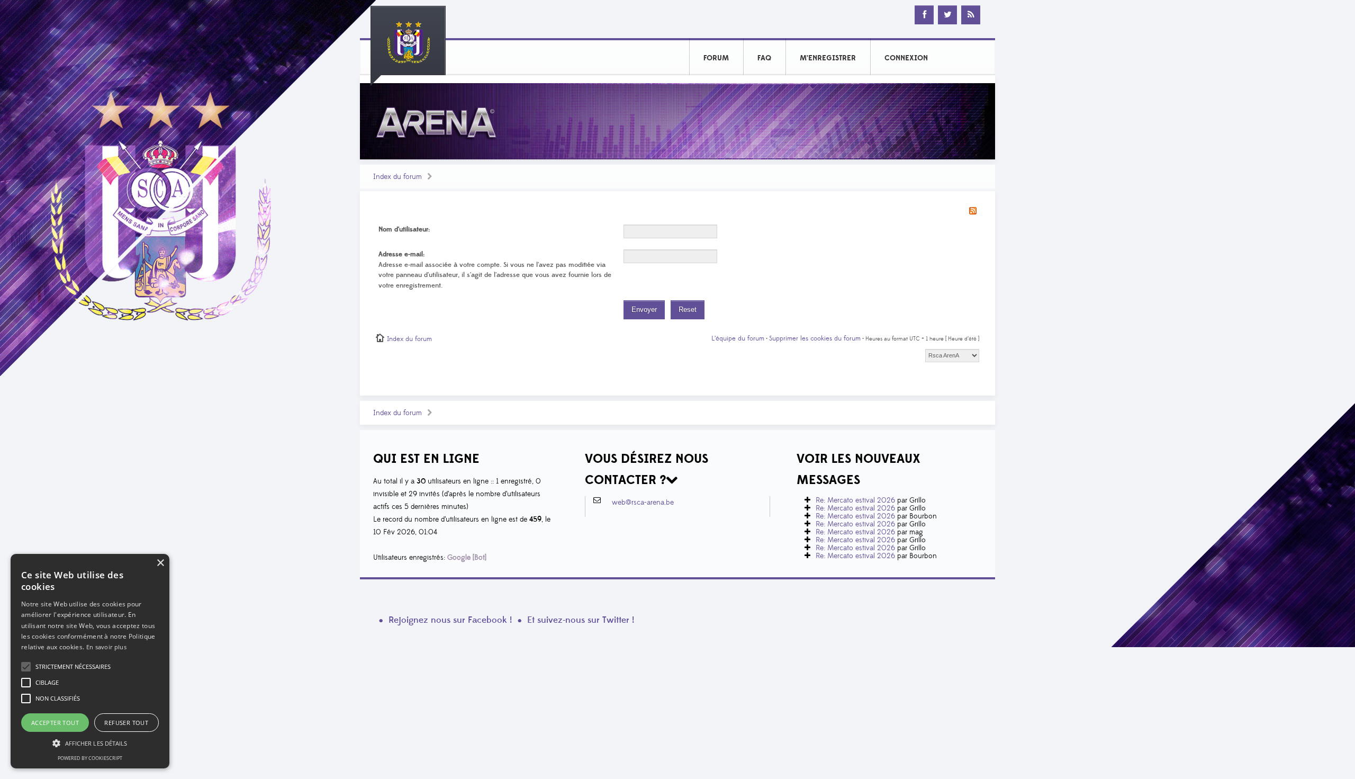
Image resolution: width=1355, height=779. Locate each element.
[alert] (90, 661)
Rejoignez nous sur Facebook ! (450, 620)
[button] (73, 666)
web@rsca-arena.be (643, 502)
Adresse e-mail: (401, 254)
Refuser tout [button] (126, 723)
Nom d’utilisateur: (404, 229)
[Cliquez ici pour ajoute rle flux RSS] (973, 210)
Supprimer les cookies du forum (815, 338)
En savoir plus (106, 647)
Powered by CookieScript (90, 758)
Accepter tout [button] (55, 723)
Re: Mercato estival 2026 (855, 500)
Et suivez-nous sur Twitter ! (580, 620)
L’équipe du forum (737, 338)
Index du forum (397, 177)
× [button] (160, 563)
